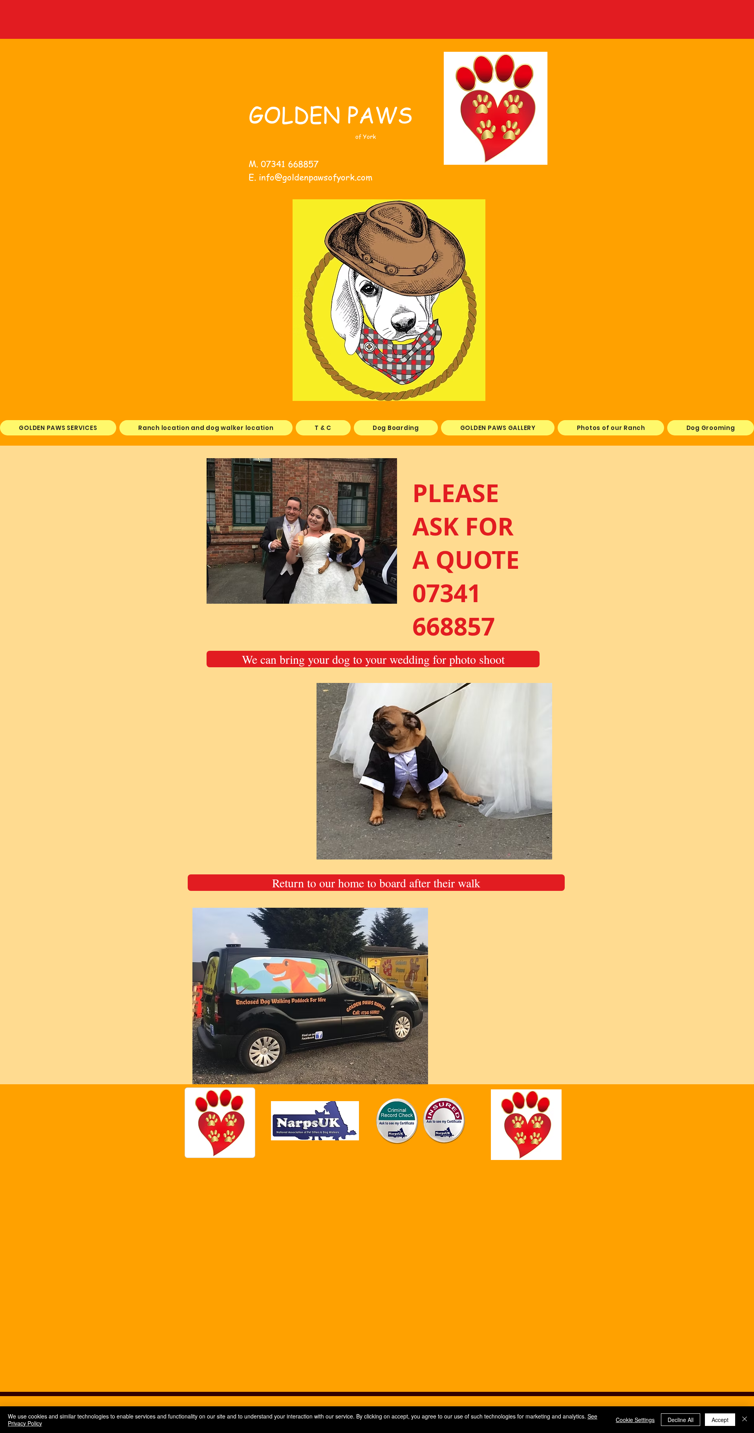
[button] (373, 659)
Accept (720, 1420)
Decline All (681, 1420)
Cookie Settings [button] (635, 1420)
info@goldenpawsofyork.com (316, 177)
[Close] (744, 1420)
